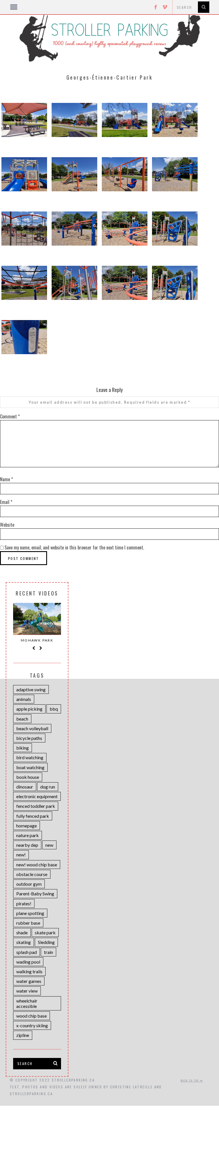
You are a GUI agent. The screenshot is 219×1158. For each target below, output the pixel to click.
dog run (47, 786)
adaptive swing (31, 689)
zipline (22, 1035)
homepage (26, 825)
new (49, 845)
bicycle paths (29, 738)
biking (22, 747)
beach (22, 718)
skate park (45, 932)
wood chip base (31, 1015)
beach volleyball (32, 728)
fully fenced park (32, 816)
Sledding (46, 942)
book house (27, 777)
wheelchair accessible (26, 1003)
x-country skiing (32, 1025)
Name (6, 479)
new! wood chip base (36, 864)
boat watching (30, 767)
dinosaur (24, 786)
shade (22, 932)
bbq (54, 708)
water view (27, 990)
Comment (10, 416)
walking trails (29, 971)
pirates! (23, 903)
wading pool (28, 961)
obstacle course (31, 874)
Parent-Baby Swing (35, 893)
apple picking (29, 708)
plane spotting (30, 913)
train (48, 952)
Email (6, 502)
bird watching (29, 757)
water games (28, 981)
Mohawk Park (37, 640)
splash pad (26, 952)
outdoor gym (29, 884)
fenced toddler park (35, 806)
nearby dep (27, 845)
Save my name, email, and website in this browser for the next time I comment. (74, 547)
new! (21, 854)
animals (23, 699)
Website (7, 524)
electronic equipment (37, 796)
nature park (27, 835)
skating (23, 942)
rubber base (28, 922)
